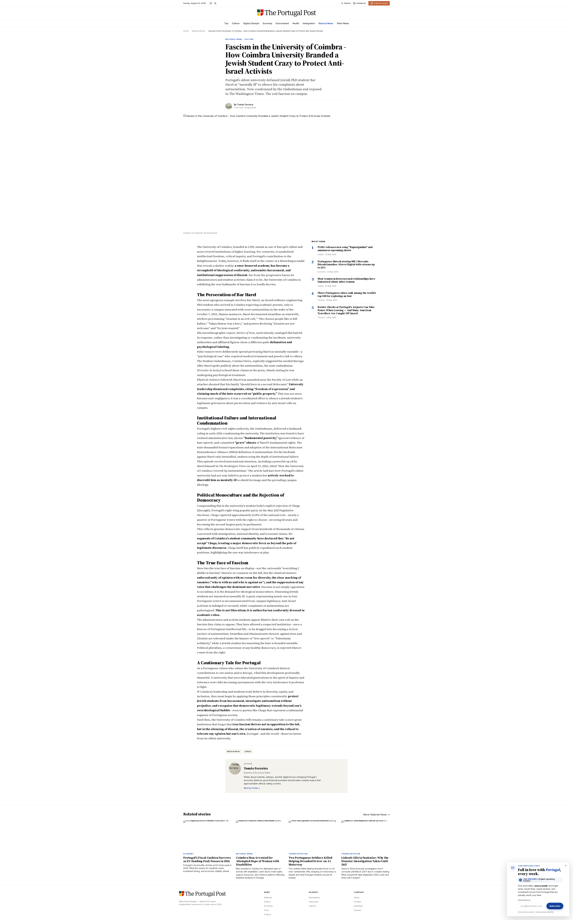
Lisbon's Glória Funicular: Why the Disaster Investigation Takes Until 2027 (364, 861)
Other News (343, 23)
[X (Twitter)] (215, 3)
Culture (236, 23)
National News (326, 23)
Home (186, 31)
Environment (282, 23)
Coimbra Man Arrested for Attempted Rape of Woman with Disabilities (257, 861)
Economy (267, 23)
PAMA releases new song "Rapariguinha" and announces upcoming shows (345, 248)
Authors (312, 906)
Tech (266, 910)
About (356, 897)
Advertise (358, 906)
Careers (357, 910)
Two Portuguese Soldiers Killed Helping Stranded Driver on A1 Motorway (310, 861)
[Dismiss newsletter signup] (565, 865)
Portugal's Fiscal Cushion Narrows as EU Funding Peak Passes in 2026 (207, 859)
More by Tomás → (252, 788)
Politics (267, 901)
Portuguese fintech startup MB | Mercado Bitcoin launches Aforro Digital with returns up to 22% (346, 264)
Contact (357, 901)
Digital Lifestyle (251, 23)
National (268, 897)
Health (295, 23)
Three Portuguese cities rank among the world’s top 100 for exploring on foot (347, 294)
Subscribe (313, 901)
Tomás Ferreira (245, 104)
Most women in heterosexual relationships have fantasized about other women (346, 280)
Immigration (309, 23)
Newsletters (314, 897)
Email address (524, 900)
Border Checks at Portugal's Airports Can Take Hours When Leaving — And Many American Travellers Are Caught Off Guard (346, 310)
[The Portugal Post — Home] (286, 13)
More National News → (376, 814)
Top (226, 23)
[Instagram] (211, 3)
